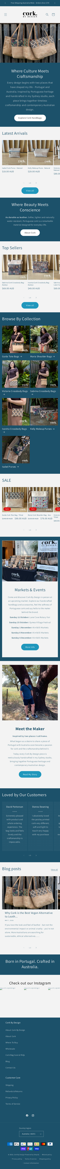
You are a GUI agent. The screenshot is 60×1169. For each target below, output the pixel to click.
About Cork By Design (15, 1030)
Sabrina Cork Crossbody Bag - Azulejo (13, 284)
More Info (30, 647)
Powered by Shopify (32, 1155)
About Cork (30, 232)
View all (30, 190)
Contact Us (10, 1067)
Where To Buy (12, 1042)
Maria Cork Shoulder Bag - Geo (39, 515)
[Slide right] (36, 183)
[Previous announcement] (5, 3)
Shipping (10, 1085)
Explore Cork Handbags (30, 117)
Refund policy (47, 1155)
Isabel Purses (9, 466)
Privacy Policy (12, 1097)
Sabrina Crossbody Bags (43, 391)
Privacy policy (17, 1159)
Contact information (31, 1163)
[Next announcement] (55, 3)
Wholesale (10, 1049)
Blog (8, 1061)
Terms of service (31, 1159)
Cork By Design (19, 1155)
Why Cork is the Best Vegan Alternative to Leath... (29, 914)
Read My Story (30, 774)
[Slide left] (24, 183)
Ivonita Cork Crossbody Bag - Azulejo (39, 284)
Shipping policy (45, 1159)
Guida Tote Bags (10, 356)
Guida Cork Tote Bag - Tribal (12, 515)
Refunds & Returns (14, 1091)
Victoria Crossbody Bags (15, 391)
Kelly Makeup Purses (41, 428)
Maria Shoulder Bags (41, 356)
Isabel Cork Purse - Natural (12, 168)
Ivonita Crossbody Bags (14, 428)
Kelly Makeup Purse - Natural (39, 168)
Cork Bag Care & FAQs (15, 1055)
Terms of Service (13, 1104)
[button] (6, 15)
